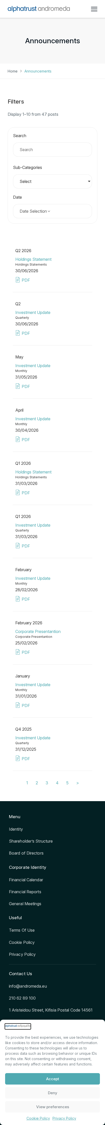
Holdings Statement (33, 259)
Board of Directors (26, 853)
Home (13, 71)
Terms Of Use (22, 930)
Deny (52, 1092)
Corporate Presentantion (38, 631)
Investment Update (32, 312)
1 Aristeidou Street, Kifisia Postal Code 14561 (51, 1010)
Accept (52, 1078)
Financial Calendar (26, 879)
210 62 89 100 (22, 998)
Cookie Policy (38, 1118)
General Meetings (25, 903)
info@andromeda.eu (28, 986)
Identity (16, 829)
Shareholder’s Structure (31, 841)
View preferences (52, 1106)
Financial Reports (25, 891)
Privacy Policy (64, 1118)
